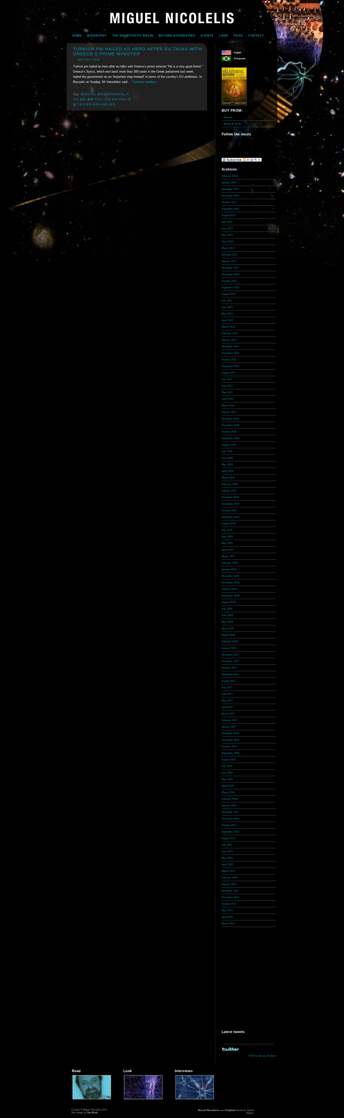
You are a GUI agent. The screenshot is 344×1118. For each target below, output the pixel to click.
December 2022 (230, 267)
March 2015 (228, 871)
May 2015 (227, 857)
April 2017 (228, 707)
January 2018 (229, 648)
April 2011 (228, 916)
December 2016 (230, 733)
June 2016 (227, 772)
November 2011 (230, 897)
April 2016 (228, 785)
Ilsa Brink (92, 1112)
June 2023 (227, 228)
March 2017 (228, 713)
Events (207, 35)
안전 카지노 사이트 (89, 59)
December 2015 (230, 812)
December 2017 (230, 654)
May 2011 (227, 910)
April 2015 (228, 864)
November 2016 (230, 739)
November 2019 (230, 503)
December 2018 (230, 575)
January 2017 (229, 726)
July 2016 (227, 766)
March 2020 (228, 477)
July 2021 (227, 379)
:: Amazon (227, 117)
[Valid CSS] (263, 1113)
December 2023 (230, 189)
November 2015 (230, 818)
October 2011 (229, 903)
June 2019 (227, 536)
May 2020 (227, 464)
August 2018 (229, 602)
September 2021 (230, 366)
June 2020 (227, 457)
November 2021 (230, 353)
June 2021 (227, 385)
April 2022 (228, 320)
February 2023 (230, 254)
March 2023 (228, 248)
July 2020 (227, 451)
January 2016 (229, 805)
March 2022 (228, 326)
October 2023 (229, 202)
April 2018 (228, 628)
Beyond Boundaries (177, 35)
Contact (256, 35)
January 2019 (229, 569)
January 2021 (229, 412)
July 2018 (227, 608)
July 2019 (227, 530)
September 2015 (230, 831)
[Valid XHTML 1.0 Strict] (263, 1110)
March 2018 (228, 634)
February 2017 (230, 720)
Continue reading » (144, 82)
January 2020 (229, 490)
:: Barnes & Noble (231, 123)
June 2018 (227, 615)
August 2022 (229, 293)
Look (223, 35)
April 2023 (228, 241)
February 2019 (230, 562)
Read (238, 35)
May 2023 (227, 234)
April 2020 (228, 471)
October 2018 (229, 589)
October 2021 (229, 359)
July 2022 (227, 300)
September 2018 (230, 595)
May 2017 (227, 700)
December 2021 (230, 346)
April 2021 (228, 398)
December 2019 (230, 497)
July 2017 (227, 687)
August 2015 (229, 838)
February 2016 (230, 798)
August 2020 (229, 444)
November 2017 (230, 661)
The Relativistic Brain (132, 35)
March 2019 (228, 556)
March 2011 (228, 923)
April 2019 (228, 549)
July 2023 (227, 221)
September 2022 (230, 287)
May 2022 (227, 313)
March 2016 (228, 792)
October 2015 (229, 825)
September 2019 (230, 516)
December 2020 (230, 418)
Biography (97, 35)
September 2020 (230, 438)
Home (77, 35)
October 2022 (229, 280)
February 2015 (230, 877)
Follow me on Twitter (262, 1055)
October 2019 (229, 510)
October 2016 (229, 746)
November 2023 (230, 195)
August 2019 (229, 523)
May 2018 (227, 621)
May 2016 (227, 779)
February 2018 (230, 641)
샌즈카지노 (88, 94)
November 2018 (230, 582)
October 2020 (229, 431)
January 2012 (229, 884)
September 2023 (230, 208)
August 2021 (229, 372)
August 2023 (229, 215)
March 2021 (228, 405)
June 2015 (227, 851)
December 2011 (230, 890)
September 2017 (230, 674)
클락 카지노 (95, 99)
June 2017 (227, 693)
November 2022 (230, 274)
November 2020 (230, 425)
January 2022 (229, 339)
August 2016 (229, 759)
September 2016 (230, 753)
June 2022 (227, 307)
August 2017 (229, 680)
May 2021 (227, 392)
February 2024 (230, 175)
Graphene (230, 1110)
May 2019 (227, 543)
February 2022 (230, 333)
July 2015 (227, 844)
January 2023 (229, 261)
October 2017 (229, 667)
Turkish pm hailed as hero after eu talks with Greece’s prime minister (137, 51)
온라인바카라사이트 (110, 94)
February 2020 (230, 484)
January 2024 (229, 182)
